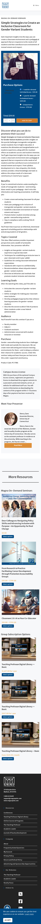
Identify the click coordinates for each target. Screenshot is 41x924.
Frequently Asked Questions (14, 848)
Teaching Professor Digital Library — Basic (18, 665)
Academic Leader (10, 829)
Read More (18, 445)
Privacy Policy (9, 856)
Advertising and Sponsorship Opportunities (19, 864)
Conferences (8, 813)
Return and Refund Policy (13, 860)
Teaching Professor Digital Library (16, 817)
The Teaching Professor (12, 825)
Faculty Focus (8, 883)
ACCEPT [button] (8, 920)
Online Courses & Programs (13, 821)
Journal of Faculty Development (15, 833)
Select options (8, 536)
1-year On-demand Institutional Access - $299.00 (28, 98)
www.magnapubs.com (11, 800)
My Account (8, 852)
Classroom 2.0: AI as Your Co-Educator (19, 618)
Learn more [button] (29, 914)
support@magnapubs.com (13, 798)
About (6, 844)
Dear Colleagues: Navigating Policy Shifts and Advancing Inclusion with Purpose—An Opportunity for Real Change (18, 524)
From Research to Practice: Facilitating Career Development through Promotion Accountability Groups (17, 572)
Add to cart (27, 120)
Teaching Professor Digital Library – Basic (20, 751)
